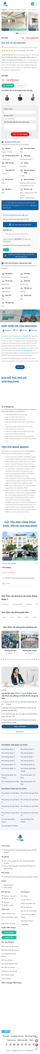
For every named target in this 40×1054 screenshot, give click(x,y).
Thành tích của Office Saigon (28, 915)
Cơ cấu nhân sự (26, 900)
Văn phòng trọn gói (31, 1036)
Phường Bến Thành (26, 47)
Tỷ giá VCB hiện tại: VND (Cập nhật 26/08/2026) (16, 240)
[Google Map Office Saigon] (33, 1044)
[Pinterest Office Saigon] (21, 1044)
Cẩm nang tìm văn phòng (10, 946)
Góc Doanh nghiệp (7, 975)
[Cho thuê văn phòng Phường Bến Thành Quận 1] (12, 642)
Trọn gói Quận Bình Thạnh (8, 820)
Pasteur (11, 578)
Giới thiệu (24, 896)
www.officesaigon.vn (28, 1050)
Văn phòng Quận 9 (27, 760)
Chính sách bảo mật (8, 913)
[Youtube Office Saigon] (14, 1044)
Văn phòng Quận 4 (27, 753)
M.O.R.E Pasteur (7, 567)
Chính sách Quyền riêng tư (9, 918)
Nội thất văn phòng (8, 967)
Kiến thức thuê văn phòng (10, 950)
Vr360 (31, 1040)
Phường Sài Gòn (17, 578)
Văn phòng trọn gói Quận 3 (10, 800)
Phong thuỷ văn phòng (9, 971)
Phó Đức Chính (14, 47)
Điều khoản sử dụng (8, 923)
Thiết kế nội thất (22, 1040)
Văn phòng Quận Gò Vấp (10, 781)
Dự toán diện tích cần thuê (21, 224)
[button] (14, 33)
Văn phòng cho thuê (16, 1036)
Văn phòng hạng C (26, 159)
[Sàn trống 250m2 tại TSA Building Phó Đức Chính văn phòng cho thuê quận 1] (14, 21)
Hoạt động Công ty (27, 921)
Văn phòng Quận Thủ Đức (28, 782)
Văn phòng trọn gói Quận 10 (10, 814)
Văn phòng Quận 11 (28, 764)
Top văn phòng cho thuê (9, 964)
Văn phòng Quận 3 (8, 753)
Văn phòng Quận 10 (8, 764)
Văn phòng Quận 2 (27, 749)
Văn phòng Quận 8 (8, 760)
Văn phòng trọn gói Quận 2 (29, 794)
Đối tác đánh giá (26, 907)
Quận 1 (35, 47)
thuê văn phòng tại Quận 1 (26, 350)
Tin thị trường (5, 978)
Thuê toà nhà (11, 1040)
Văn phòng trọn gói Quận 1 (10, 794)
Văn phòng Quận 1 (8, 749)
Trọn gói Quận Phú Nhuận (27, 820)
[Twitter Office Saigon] (10, 1044)
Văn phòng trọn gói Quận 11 (29, 814)
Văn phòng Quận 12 (8, 768)
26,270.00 (18, 239)
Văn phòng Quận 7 (27, 757)
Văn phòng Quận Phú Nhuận (8, 776)
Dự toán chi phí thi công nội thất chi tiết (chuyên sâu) (21, 255)
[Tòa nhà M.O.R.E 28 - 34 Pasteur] (20, 546)
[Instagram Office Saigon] (25, 1044)
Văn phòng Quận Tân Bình (28, 776)
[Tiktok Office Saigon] (29, 1044)
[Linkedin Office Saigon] (18, 1044)
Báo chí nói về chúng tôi (29, 911)
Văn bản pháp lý (6, 960)
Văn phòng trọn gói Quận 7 (29, 807)
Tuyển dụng (25, 924)
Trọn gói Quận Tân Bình (9, 826)
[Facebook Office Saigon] (6, 1044)
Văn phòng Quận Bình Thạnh (28, 769)
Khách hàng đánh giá (28, 903)
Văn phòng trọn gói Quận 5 (10, 807)
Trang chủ (6, 1036)
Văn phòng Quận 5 (8, 757)
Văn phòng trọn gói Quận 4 (29, 800)
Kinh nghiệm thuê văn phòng (8, 955)
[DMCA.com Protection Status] (5, 1031)
